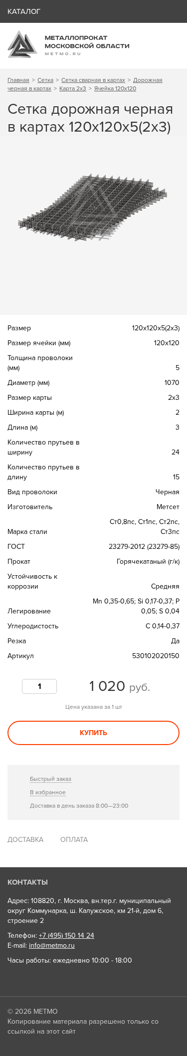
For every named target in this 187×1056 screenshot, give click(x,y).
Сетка (45, 79)
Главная (18, 79)
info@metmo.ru (52, 945)
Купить (93, 733)
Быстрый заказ (50, 778)
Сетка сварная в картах (93, 79)
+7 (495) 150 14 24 (66, 935)
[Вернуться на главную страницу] (68, 56)
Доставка (25, 839)
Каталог (23, 11)
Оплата (74, 839)
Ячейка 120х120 (115, 88)
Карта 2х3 (72, 88)
